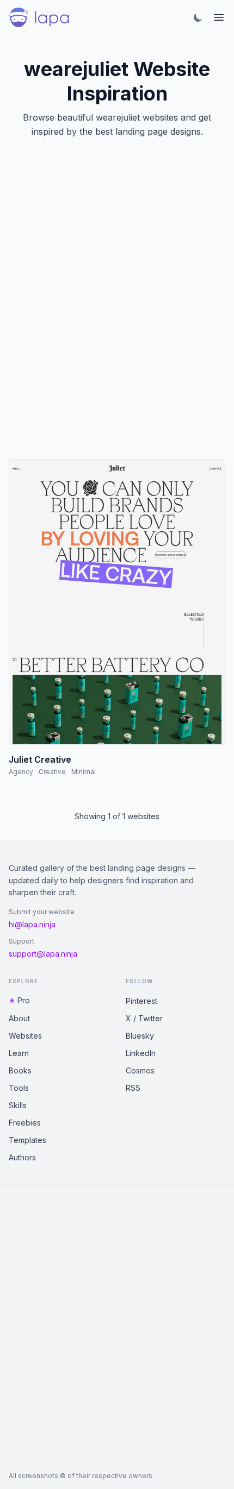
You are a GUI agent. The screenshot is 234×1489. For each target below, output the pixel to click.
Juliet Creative (40, 759)
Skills (18, 1105)
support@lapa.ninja (43, 953)
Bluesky (140, 1035)
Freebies (25, 1122)
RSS (133, 1087)
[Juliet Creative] (117, 602)
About (19, 1018)
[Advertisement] (117, 312)
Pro (23, 1000)
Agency (21, 772)
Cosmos (140, 1070)
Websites (25, 1035)
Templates (27, 1140)
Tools (19, 1087)
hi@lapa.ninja (32, 924)
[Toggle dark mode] (198, 17)
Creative (52, 772)
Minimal (83, 772)
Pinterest (141, 1001)
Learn (19, 1053)
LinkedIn (141, 1053)
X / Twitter (144, 1018)
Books (20, 1070)
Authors (22, 1157)
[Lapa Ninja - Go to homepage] (39, 17)
